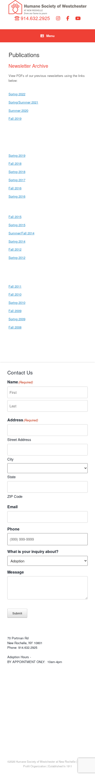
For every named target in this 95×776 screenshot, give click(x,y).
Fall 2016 (15, 188)
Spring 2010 (17, 302)
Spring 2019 (17, 155)
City (10, 459)
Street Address (19, 439)
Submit (17, 613)
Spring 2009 (17, 319)
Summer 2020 (18, 110)
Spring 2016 (17, 196)
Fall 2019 (15, 118)
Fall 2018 (15, 163)
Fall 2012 (15, 249)
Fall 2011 (15, 286)
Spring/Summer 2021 (23, 102)
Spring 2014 (17, 241)
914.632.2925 (34, 18)
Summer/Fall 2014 (21, 233)
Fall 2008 (15, 327)
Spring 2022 (17, 94)
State (11, 476)
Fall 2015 (15, 216)
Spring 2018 (17, 171)
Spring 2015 (17, 225)
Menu (50, 35)
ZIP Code (14, 496)
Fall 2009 (15, 310)
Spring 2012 (17, 257)
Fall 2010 (15, 294)
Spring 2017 (17, 180)
